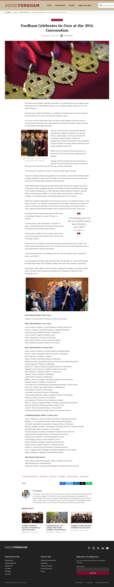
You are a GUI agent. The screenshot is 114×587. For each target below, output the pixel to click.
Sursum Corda (84, 476)
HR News (72, 5)
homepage (62, 476)
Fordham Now (60, 5)
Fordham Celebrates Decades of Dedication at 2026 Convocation (31, 528)
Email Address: (81, 566)
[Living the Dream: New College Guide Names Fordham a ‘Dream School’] (57, 517)
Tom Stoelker (69, 35)
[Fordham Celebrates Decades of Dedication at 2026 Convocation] (32, 517)
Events (49, 5)
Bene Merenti (43, 476)
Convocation (53, 476)
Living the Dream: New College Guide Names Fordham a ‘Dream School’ (56, 528)
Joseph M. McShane (72, 476)
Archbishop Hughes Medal (30, 476)
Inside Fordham (57, 20)
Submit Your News (84, 5)
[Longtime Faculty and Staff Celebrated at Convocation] (81, 517)
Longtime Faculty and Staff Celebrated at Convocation (81, 527)
